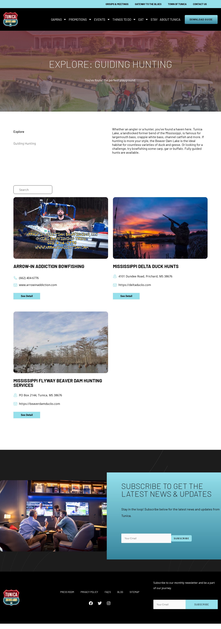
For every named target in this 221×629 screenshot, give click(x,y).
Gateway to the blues (148, 4)
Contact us (200, 4)
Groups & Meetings (117, 4)
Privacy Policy (89, 592)
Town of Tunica (177, 4)
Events (99, 19)
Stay (154, 19)
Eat (141, 19)
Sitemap (134, 592)
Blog (120, 592)
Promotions (78, 19)
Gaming (56, 19)
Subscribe (181, 538)
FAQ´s (108, 592)
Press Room (67, 592)
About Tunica (170, 19)
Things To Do (121, 19)
